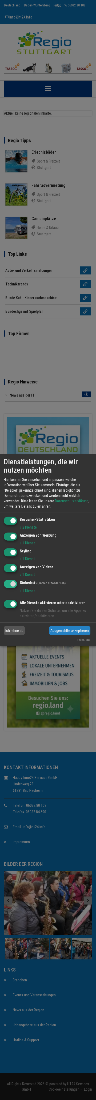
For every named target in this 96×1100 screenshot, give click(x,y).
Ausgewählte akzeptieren (69, 630)
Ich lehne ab (14, 630)
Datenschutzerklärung (72, 501)
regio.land (83, 640)
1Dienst (27, 543)
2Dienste (28, 527)
